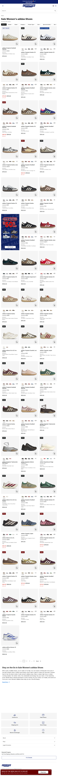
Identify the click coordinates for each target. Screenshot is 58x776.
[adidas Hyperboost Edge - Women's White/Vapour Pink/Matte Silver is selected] (41, 458)
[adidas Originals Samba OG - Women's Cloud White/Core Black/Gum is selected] (23, 49)
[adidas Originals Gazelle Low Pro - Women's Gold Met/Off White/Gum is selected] (23, 347)
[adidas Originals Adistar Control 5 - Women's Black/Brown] (26, 458)
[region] (29, 1)
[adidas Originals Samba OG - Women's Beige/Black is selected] (41, 611)
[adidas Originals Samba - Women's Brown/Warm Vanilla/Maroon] (29, 200)
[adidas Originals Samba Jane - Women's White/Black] (48, 84)
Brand (16, 24)
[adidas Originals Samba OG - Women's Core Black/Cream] (32, 49)
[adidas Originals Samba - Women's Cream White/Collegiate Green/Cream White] (26, 310)
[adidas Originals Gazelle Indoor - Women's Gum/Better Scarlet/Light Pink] (45, 200)
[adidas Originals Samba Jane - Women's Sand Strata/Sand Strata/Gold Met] (32, 573)
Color (38, 24)
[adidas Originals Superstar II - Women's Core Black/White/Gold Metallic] (26, 273)
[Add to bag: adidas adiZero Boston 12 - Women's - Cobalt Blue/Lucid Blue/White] (16, 643)
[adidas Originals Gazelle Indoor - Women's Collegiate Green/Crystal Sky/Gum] (48, 200)
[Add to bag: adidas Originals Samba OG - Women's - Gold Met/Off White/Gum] (54, 156)
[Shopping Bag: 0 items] (55, 6)
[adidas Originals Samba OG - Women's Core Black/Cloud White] (29, 49)
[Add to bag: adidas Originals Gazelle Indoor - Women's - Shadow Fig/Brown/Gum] (16, 606)
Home (2, 15)
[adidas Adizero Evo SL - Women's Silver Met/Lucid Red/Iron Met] (7, 534)
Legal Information (7, 745)
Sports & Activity (46, 24)
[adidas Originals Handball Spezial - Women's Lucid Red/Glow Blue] (29, 84)
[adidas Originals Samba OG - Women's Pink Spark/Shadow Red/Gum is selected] (41, 534)
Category (23, 24)
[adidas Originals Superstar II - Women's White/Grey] (32, 273)
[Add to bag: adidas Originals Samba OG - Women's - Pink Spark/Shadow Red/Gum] (54, 529)
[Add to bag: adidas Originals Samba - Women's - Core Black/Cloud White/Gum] (35, 194)
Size (55, 24)
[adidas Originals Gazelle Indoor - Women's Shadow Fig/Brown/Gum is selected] (4, 611)
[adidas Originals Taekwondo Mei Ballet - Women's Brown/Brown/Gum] (7, 458)
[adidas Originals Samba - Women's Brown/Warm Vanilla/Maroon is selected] (4, 420)
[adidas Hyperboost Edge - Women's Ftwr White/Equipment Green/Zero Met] (48, 458)
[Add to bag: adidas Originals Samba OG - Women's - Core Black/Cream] (35, 606)
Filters (3, 24)
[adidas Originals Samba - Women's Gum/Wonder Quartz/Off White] (32, 310)
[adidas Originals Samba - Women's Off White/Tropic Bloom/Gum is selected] (23, 310)
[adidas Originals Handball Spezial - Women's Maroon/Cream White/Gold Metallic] (26, 84)
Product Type (31, 24)
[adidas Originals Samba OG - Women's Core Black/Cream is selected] (23, 611)
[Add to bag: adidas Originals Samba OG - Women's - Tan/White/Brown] (35, 118)
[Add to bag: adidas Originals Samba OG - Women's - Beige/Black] (54, 606)
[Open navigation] (3, 6)
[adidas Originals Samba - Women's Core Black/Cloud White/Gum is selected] (23, 200)
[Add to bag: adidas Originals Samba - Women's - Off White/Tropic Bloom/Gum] (35, 305)
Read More (5, 682)
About (4, 738)
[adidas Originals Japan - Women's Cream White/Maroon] (45, 347)
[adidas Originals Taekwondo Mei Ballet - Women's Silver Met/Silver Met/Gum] (45, 420)
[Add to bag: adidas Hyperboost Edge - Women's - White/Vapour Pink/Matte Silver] (54, 453)
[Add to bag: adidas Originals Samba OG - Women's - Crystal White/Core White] (16, 194)
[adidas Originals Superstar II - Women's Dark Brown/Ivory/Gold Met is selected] (23, 273)
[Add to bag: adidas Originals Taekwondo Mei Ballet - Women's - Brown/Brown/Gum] (54, 415)
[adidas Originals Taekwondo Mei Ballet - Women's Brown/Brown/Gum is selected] (41, 420)
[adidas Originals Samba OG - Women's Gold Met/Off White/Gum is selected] (41, 161)
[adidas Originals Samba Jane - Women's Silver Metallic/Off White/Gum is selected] (4, 161)
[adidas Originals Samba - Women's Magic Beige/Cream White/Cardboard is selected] (41, 310)
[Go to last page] (40, 661)
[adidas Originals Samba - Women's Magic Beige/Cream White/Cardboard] (26, 200)
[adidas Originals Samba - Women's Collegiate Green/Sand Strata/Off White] (29, 310)
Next (37, 661)
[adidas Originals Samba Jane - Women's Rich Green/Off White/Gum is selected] (41, 84)
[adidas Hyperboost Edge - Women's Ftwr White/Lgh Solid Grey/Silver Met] (51, 458)
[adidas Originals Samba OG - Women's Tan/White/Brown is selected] (23, 123)
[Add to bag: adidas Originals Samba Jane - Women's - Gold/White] (35, 567)
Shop (4, 741)
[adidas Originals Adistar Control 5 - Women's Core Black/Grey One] (32, 458)
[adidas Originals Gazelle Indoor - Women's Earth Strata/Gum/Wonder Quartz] (10, 611)
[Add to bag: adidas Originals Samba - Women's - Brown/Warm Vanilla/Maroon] (16, 415)
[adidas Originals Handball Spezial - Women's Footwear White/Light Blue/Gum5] (32, 84)
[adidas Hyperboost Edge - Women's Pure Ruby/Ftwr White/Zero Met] (45, 458)
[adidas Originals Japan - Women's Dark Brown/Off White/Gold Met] (51, 347)
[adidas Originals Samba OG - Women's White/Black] (26, 49)
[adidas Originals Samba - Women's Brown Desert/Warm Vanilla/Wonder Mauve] (32, 200)
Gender (9, 24)
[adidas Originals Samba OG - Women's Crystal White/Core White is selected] (4, 200)
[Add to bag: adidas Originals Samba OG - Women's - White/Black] (54, 43)
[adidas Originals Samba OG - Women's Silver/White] (51, 49)
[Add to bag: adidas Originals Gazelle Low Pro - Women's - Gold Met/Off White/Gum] (35, 342)
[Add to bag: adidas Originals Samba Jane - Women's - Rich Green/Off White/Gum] (54, 79)
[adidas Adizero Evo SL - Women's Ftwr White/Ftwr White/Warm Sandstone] (13, 534)
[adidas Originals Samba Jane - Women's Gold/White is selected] (23, 573)
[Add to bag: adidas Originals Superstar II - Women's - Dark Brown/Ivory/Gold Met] (35, 268)
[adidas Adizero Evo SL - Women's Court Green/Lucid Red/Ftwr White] (10, 534)
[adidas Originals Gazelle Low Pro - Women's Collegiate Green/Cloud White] (29, 347)
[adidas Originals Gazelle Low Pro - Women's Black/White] (26, 347)
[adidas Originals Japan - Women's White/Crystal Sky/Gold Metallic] (48, 347)
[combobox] (29, 10)
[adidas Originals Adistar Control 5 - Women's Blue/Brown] (29, 458)
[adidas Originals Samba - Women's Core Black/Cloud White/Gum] (7, 310)
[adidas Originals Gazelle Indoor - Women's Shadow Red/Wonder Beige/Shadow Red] (51, 200)
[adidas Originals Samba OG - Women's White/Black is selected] (41, 49)
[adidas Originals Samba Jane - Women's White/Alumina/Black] (45, 84)
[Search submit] (55, 10)
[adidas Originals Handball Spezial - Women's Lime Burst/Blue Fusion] (51, 573)
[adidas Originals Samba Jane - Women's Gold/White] (51, 84)
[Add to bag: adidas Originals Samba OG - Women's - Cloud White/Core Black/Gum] (35, 43)
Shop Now (43, 772)
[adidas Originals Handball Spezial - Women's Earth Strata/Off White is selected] (4, 123)
